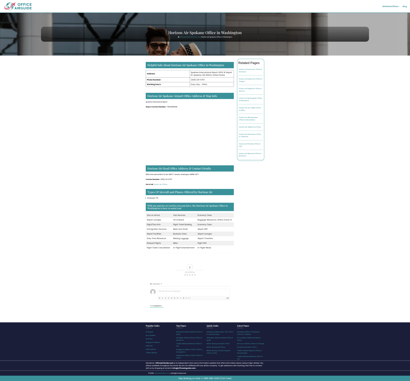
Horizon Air (196, 37)
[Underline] (165, 298)
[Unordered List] (174, 298)
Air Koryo (149, 339)
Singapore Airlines (153, 342)
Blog (405, 6)
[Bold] (159, 298)
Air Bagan (149, 332)
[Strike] (168, 298)
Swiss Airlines (151, 349)
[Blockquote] (177, 298)
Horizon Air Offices (160, 184)
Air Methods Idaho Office (247, 347)
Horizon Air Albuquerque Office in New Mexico (248, 118)
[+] (189, 298)
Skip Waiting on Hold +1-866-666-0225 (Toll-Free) (205, 378)
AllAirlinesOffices (390, 6)
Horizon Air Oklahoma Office (250, 127)
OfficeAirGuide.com (162, 373)
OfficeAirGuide (185, 37)
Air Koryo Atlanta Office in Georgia (250, 343)
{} (186, 298)
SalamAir (149, 346)
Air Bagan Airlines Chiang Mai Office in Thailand (248, 333)
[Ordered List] (171, 298)
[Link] (183, 298)
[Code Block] (180, 298)
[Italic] (162, 298)
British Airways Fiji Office (216, 347)
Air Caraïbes (150, 335)
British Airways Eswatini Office (218, 343)
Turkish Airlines (151, 353)
